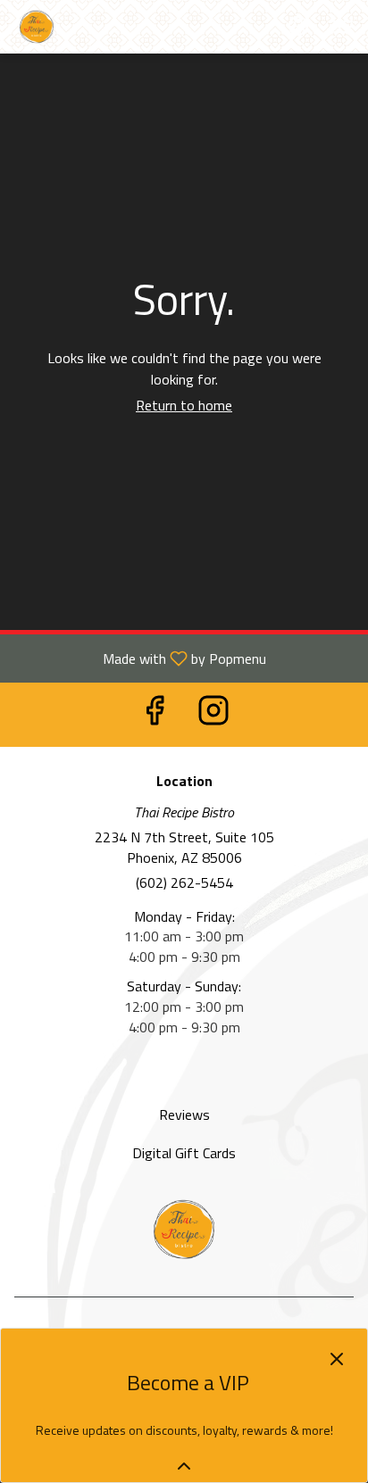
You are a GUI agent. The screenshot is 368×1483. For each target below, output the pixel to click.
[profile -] (298, 26)
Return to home (184, 405)
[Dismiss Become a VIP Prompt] (336, 1359)
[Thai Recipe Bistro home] (94, 26)
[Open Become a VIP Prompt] (184, 1466)
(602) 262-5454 (184, 883)
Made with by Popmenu (139, 657)
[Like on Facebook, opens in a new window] (154, 714)
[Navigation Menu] (343, 27)
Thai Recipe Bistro (184, 1229)
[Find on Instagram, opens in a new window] (213, 714)
